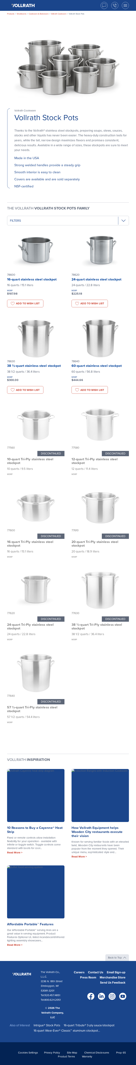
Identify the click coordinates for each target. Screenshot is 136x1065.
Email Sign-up (116, 972)
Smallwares (21, 14)
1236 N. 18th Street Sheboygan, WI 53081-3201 (52, 986)
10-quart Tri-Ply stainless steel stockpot (30, 461)
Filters (15, 221)
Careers (79, 972)
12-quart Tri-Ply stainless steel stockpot (95, 461)
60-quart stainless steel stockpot (97, 366)
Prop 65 (121, 1052)
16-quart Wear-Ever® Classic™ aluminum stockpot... (67, 1031)
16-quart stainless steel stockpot (31, 279)
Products (10, 14)
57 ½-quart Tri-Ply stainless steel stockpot (32, 709)
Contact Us (95, 972)
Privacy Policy (52, 1052)
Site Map (72, 1052)
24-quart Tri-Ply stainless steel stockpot (30, 626)
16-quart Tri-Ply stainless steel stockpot (30, 544)
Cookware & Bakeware (39, 14)
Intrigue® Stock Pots (47, 1025)
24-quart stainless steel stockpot (96, 279)
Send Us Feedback (112, 982)
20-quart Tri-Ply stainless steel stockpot (95, 544)
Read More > (14, 852)
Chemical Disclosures (96, 1052)
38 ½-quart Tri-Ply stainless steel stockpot (97, 626)
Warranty (87, 1056)
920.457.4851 (52, 995)
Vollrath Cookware (58, 14)
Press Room (88, 977)
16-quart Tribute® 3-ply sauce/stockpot (89, 1025)
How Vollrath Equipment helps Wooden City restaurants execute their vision (97, 832)
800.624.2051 (52, 999)
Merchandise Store (112, 977)
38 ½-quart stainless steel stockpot (34, 366)
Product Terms (66, 1056)
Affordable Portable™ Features (30, 924)
